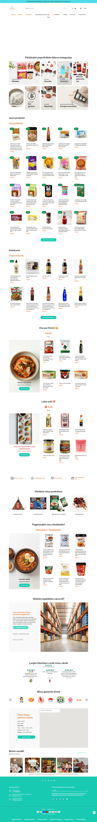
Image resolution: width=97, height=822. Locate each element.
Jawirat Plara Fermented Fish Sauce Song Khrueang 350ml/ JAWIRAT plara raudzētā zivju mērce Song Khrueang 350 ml (48, 306)
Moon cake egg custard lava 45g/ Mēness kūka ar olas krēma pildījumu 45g (48, 174)
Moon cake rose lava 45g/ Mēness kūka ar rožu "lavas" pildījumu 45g (64, 174)
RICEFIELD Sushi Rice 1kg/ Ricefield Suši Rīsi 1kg (64, 431)
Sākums (13, 14)
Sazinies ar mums (16, 796)
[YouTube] (54, 780)
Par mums (72, 14)
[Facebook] (45, 780)
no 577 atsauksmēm (48, 666)
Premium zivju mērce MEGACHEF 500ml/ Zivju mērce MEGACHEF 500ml (64, 305)
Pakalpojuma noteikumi (56, 819)
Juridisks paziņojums (29, 819)
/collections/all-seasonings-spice (8, 20)
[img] (48, 665)
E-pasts (54, 790)
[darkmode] (80, 8)
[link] (19, 700)
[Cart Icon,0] (75, 8)
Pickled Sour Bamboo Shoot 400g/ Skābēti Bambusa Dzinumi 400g (80, 229)
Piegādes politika (69, 819)
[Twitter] (42, 780)
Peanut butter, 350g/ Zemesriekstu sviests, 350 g (32, 145)
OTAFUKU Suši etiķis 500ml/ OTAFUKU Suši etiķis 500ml (48, 431)
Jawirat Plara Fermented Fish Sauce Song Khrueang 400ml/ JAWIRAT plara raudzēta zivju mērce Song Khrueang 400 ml (32, 306)
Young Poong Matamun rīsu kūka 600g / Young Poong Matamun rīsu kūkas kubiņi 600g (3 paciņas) (48, 552)
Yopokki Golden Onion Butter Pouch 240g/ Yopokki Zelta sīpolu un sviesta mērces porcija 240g (64, 581)
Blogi (48, 17)
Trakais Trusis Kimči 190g (65, 383)
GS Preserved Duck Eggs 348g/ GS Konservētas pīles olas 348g (64, 145)
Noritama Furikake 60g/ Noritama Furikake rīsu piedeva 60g (15, 174)
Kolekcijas (28, 14)
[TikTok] (51, 780)
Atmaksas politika (80, 819)
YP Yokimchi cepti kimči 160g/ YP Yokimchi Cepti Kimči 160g (80, 385)
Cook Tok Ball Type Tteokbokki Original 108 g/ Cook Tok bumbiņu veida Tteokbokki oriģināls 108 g (80, 581)
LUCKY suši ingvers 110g (48, 455)
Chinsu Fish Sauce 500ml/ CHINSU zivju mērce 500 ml (81, 277)
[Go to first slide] (93, 1)
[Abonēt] (86, 790)
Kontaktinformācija (17, 819)
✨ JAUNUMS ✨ (56, 14)
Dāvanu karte (82, 14)
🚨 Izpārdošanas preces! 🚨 (42, 14)
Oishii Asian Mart (50, 814)
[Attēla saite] (24, 73)
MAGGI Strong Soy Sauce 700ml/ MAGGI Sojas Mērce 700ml (48, 145)
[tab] (43, 50)
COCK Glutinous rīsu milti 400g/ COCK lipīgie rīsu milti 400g (64, 357)
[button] (47, 684)
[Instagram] (48, 780)
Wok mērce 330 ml (46, 276)
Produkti (20, 14)
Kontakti (65, 14)
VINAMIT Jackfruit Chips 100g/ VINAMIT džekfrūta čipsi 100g (32, 174)
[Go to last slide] (10, 699)
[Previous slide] (3, 1)
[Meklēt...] (65, 8)
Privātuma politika (42, 819)
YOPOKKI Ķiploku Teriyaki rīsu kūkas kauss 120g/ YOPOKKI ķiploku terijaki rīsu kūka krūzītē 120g (80, 552)
